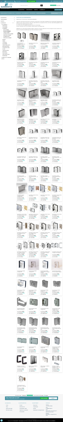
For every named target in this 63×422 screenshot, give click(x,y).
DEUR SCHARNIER (6, 29)
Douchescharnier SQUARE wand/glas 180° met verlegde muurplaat (56, 348)
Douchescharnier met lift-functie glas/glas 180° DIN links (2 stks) (21, 328)
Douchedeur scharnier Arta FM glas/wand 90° (21, 63)
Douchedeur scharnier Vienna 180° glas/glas (45, 195)
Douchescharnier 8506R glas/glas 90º (44, 290)
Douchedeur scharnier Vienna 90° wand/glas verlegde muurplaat (56, 233)
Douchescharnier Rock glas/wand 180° (32, 347)
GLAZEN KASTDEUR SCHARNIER (8, 33)
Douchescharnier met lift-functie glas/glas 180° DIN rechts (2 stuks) (33, 328)
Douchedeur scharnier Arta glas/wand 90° (56, 63)
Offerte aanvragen (44, 398)
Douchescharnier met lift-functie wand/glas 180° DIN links (45, 328)
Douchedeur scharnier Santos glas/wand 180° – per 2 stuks (33, 176)
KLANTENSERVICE (33, 419)
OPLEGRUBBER (4, 43)
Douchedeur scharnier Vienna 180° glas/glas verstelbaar (33, 214)
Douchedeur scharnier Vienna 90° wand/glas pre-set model (45, 233)
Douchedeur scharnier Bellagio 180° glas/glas (20, 100)
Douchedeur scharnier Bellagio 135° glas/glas (55, 81)
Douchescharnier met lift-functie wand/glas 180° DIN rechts (56, 328)
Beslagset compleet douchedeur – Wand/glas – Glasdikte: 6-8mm (56, 367)
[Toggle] (14, 22)
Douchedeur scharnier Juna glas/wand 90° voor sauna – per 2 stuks (56, 100)
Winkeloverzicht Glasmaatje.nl (8, 13)
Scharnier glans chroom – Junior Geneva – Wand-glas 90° (21, 386)
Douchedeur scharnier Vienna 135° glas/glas (33, 195)
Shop (7, 406)
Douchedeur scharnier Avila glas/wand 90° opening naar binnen (33, 81)
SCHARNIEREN (32, 13)
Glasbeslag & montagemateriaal (38, 410)
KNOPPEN (3, 39)
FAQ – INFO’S (28, 419)
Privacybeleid (22, 411)
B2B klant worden (9, 410)
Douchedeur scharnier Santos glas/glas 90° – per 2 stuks (21, 176)
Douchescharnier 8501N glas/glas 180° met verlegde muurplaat (45, 272)
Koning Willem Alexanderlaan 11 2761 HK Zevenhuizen (51, 411)
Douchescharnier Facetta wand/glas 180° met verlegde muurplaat (56, 309)
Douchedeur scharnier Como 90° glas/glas (56, 119)
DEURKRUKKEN (4, 55)
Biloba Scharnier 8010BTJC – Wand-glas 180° (33, 366)
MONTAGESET (4, 51)
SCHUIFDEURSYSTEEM (5, 47)
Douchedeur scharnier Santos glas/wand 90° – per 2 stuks (45, 176)
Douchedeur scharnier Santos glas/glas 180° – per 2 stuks (56, 157)
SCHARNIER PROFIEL (6, 36)
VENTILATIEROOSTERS (6, 54)
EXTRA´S (3, 58)
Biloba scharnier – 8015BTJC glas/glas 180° (45, 366)
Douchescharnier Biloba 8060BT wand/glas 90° (21, 309)
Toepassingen (35, 406)
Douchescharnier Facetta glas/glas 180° (33, 309)
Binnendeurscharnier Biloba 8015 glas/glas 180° (45, 43)
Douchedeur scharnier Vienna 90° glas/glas (45, 214)
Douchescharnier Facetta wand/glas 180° (44, 309)
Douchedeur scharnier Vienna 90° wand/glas (56, 214)
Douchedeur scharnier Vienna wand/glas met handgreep (56, 252)
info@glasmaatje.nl (49, 408)
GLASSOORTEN (3, 17)
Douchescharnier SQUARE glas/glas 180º (45, 347)
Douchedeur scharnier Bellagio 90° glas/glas (44, 100)
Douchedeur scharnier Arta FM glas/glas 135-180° (56, 43)
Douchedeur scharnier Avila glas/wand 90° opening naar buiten (45, 81)
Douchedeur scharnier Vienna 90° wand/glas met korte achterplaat (21, 233)
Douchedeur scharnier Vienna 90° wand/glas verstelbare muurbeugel (45, 252)
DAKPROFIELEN (4, 25)
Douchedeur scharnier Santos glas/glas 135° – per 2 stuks (45, 157)
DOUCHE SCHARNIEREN (7, 31)
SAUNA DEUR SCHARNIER (7, 35)
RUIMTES (2, 21)
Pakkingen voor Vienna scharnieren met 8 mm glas (21, 366)
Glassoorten (35, 405)
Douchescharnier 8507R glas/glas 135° (56, 290)
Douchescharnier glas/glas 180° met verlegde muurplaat (56, 271)
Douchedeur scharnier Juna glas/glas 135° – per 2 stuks (33, 138)
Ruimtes (34, 408)
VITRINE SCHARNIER (6, 32)
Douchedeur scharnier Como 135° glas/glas (33, 119)
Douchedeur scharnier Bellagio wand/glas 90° (20, 119)
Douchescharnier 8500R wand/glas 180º (32, 271)
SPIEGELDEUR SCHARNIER (7, 37)
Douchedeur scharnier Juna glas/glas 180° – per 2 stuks (45, 138)
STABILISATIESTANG (5, 50)
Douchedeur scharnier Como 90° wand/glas (21, 138)
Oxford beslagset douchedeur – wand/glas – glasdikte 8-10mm (21, 44)
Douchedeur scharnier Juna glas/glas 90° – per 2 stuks (21, 157)
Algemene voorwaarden (24, 410)
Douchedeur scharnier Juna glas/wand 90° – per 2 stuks (33, 157)
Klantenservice (22, 406)
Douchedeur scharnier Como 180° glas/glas (33, 43)
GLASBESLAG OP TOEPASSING (6, 57)
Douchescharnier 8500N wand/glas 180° (21, 271)
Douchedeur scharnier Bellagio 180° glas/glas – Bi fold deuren (33, 100)
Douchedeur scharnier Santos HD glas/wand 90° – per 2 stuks (56, 176)
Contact (52, 398)
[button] (3, 1)
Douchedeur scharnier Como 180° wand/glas (45, 119)
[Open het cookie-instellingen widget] (1, 420)
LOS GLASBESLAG (25, 13)
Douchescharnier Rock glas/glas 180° (20, 347)
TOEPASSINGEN (4, 19)
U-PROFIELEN (4, 42)
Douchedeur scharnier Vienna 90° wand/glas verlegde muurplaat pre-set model (33, 252)
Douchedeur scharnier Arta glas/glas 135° (33, 63)
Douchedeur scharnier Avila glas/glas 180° (21, 81)
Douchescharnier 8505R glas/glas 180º (32, 290)
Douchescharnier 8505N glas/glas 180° (21, 290)
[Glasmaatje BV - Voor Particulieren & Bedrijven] (7, 5)
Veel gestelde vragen (23, 408)
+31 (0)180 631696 (49, 405)
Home (7, 405)
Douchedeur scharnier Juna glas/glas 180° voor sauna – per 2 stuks (56, 138)
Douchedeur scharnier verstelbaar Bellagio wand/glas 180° (20, 196)
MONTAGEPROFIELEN (5, 46)
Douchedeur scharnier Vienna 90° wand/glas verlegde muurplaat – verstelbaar (21, 252)
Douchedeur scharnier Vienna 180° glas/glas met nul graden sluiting (56, 196)
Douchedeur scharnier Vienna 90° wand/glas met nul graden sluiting (33, 233)
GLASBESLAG (18, 13)
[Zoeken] (41, 5)
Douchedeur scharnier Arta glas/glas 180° (45, 63)
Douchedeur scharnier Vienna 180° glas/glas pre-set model (21, 214)
